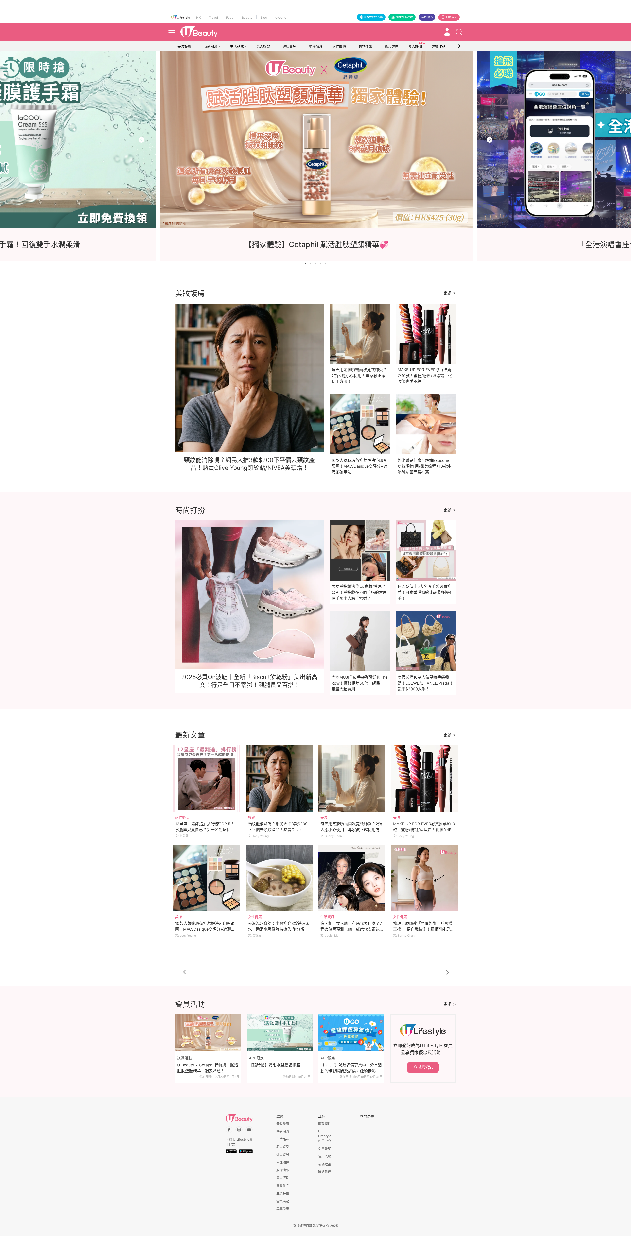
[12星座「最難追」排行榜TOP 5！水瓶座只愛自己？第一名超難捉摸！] (206, 778)
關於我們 (324, 1123)
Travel (213, 17)
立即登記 (423, 1067)
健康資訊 (289, 46)
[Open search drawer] (459, 32)
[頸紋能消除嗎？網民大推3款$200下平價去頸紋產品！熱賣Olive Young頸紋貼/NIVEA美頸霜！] (279, 778)
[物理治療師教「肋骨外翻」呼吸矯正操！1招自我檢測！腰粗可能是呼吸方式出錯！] (424, 878)
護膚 (251, 817)
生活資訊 (327, 917)
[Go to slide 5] (325, 263)
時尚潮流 (210, 46)
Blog (264, 17)
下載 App (451, 17)
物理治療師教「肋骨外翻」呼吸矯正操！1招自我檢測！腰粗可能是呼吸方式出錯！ (423, 929)
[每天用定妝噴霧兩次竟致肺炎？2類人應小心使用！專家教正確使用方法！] (351, 778)
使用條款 (324, 1156)
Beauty (247, 17)
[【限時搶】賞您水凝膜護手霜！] (280, 1032)
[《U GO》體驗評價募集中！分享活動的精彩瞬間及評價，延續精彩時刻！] (351, 1032)
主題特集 (282, 1193)
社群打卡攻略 (404, 17)
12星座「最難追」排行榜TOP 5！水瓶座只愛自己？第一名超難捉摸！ (204, 829)
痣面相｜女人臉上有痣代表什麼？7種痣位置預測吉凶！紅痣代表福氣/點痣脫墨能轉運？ (351, 929)
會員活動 (282, 1201)
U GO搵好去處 (373, 17)
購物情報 (365, 46)
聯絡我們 (324, 1172)
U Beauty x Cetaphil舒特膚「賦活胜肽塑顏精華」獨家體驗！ (207, 1068)
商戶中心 (427, 17)
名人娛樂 (263, 46)
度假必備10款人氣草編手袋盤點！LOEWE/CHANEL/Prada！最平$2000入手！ (425, 683)
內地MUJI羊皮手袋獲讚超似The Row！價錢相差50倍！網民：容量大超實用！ (359, 683)
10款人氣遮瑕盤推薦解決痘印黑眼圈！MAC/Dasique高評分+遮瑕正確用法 (359, 466)
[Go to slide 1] (305, 263)
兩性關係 (339, 46)
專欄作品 (282, 1185)
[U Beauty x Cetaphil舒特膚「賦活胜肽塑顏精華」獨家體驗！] (208, 1032)
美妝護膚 (184, 46)
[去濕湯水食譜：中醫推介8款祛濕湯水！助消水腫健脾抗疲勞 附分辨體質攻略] (279, 878)
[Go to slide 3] (315, 263)
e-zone (280, 17)
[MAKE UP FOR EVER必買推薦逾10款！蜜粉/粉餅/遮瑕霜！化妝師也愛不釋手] (424, 778)
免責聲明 (324, 1148)
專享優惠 (282, 1209)
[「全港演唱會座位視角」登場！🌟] (255, 139)
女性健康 (255, 917)
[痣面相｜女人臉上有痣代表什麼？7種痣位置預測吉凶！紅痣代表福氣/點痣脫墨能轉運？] (351, 878)
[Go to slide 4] (320, 263)
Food (230, 17)
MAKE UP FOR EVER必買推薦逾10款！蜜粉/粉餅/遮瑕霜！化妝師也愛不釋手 (425, 375)
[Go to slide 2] (310, 263)
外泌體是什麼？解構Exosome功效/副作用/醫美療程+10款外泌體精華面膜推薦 (424, 466)
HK (198, 17)
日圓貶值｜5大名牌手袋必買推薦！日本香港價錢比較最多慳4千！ (424, 592)
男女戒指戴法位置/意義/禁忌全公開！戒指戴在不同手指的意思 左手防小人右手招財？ (359, 592)
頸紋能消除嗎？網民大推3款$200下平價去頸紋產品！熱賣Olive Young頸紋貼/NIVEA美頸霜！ (278, 829)
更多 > (449, 293)
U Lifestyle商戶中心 (324, 1136)
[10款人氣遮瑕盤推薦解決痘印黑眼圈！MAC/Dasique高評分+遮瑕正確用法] (206, 878)
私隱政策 (324, 1164)
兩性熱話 (182, 817)
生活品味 (237, 46)
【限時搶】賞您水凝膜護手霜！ (276, 1065)
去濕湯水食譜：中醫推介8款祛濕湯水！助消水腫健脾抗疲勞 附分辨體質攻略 (279, 929)
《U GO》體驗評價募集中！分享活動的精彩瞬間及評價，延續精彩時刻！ (351, 1068)
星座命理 (316, 46)
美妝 (323, 817)
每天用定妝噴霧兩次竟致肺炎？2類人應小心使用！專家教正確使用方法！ (359, 375)
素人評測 (282, 1178)
